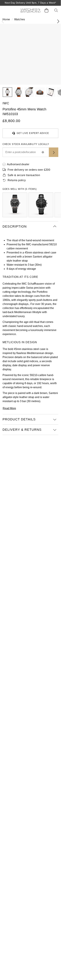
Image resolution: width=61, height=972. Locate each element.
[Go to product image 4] (40, 92)
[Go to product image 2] (18, 92)
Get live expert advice (33, 133)
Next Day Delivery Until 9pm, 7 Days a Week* (30, 2)
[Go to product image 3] (29, 92)
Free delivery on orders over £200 (29, 169)
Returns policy (17, 180)
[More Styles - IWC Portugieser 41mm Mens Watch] (41, 205)
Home (6, 19)
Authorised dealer (18, 164)
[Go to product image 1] (7, 92)
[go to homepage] (30, 10)
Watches (19, 19)
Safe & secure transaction (24, 175)
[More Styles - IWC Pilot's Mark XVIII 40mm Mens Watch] (15, 205)
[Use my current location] (42, 152)
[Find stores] (53, 152)
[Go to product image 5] (50, 92)
